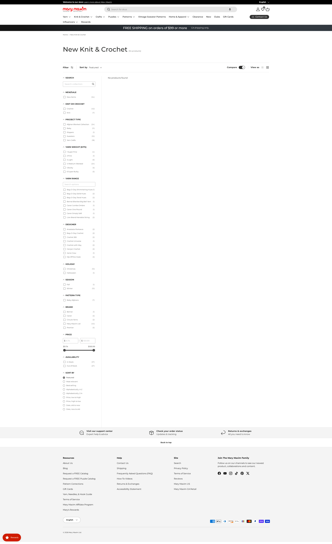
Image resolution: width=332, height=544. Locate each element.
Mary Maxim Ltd (75, 532)
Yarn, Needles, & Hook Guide (77, 494)
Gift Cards (228, 17)
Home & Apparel (177, 17)
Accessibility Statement (129, 489)
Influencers (69, 22)
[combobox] (170, 9)
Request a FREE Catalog (75, 473)
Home (65, 35)
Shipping (121, 468)
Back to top (166, 442)
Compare (232, 67)
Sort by (83, 67)
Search (177, 463)
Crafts (99, 17)
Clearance (198, 17)
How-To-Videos (124, 478)
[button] (230, 9)
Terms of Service (71, 499)
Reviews (178, 478)
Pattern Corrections (73, 484)
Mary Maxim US (182, 484)
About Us (68, 463)
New (208, 17)
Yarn (65, 17)
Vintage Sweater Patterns (152, 17)
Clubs (217, 17)
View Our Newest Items (91, 2)
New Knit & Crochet (78, 35)
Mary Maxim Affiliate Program (78, 504)
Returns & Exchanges (128, 484)
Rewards (86, 22)
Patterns (127, 17)
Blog (65, 468)
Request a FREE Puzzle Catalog (79, 478)
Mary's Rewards (71, 510)
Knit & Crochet (81, 17)
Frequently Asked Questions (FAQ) (135, 473)
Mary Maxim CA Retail (185, 489)
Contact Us (122, 463)
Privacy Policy (181, 468)
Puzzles (112, 17)
